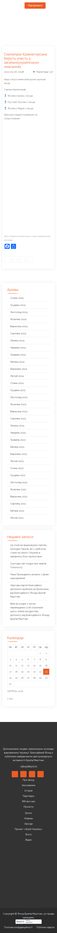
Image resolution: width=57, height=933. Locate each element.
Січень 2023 (16, 468)
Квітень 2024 (17, 361)
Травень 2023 (17, 439)
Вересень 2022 (18, 496)
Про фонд (28, 780)
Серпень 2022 (18, 503)
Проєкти (28, 806)
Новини (28, 818)
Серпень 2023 (18, 418)
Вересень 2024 (19, 326)
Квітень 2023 (17, 447)
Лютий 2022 (17, 517)
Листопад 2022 (18, 482)
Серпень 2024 (18, 333)
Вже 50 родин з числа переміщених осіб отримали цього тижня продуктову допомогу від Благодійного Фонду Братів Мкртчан (30, 611)
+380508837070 (28, 766)
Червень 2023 (18, 432)
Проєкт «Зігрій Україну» (28, 829)
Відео (28, 839)
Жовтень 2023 (18, 404)
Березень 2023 (18, 454)
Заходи (28, 823)
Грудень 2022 (17, 475)
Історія (28, 790)
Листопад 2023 (18, 397)
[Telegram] (30, 259)
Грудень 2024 (17, 305)
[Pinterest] (32, 774)
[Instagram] (15, 259)
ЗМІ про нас (28, 801)
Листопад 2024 (19, 312)
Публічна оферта (45, 927)
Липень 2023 (17, 425)
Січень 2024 (17, 383)
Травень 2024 (18, 354)
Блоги (28, 813)
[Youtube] (22, 259)
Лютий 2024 (17, 376)
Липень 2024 (17, 340)
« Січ (10, 698)
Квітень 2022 (17, 510)
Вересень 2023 (18, 411)
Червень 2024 (18, 347)
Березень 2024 (18, 369)
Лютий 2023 (17, 461)
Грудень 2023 (17, 390)
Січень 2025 (16, 298)
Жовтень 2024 (18, 319)
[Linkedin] (23, 774)
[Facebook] (7, 259)
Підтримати (35, 5)
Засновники (28, 785)
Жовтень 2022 (18, 489)
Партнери (28, 796)
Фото (28, 834)
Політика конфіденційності (18, 927)
